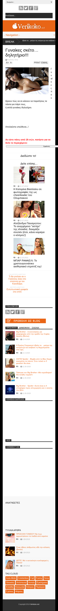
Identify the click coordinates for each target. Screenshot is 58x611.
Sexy (16, 60)
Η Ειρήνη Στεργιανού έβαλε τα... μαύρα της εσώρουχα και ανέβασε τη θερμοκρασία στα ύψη (34, 347)
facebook (31, 8)
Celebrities (23, 578)
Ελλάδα (9, 587)
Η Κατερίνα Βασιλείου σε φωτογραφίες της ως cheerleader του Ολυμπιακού (27, 193)
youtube (36, 8)
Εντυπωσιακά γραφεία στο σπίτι (17, 290)
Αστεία (31, 582)
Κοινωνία (19, 587)
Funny (39, 578)
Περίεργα (40, 587)
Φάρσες (19, 591)
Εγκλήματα (42, 582)
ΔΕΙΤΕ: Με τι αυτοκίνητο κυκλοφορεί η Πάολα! (32, 561)
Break (9, 41)
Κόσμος (30, 587)
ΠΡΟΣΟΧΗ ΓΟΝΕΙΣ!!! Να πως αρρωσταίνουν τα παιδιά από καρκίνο (32, 535)
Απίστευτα (21, 582)
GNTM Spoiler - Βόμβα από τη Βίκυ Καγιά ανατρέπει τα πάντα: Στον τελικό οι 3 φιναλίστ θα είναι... (34, 361)
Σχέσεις (9, 591)
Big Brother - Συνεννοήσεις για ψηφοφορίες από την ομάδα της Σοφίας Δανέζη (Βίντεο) (33, 334)
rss (21, 8)
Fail (32, 578)
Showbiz (10, 582)
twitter (26, 8)
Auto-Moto (11, 578)
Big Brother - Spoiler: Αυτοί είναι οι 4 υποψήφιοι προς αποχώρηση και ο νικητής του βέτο (34, 388)
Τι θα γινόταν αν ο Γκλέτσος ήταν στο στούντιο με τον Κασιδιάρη (17, 280)
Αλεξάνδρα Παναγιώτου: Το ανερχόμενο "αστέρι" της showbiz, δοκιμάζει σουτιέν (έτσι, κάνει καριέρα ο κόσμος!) (29, 229)
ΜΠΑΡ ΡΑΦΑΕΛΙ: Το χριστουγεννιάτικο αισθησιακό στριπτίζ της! (27, 263)
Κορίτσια (10, 60)
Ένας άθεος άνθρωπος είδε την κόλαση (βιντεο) (33, 548)
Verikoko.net (34, 604)
